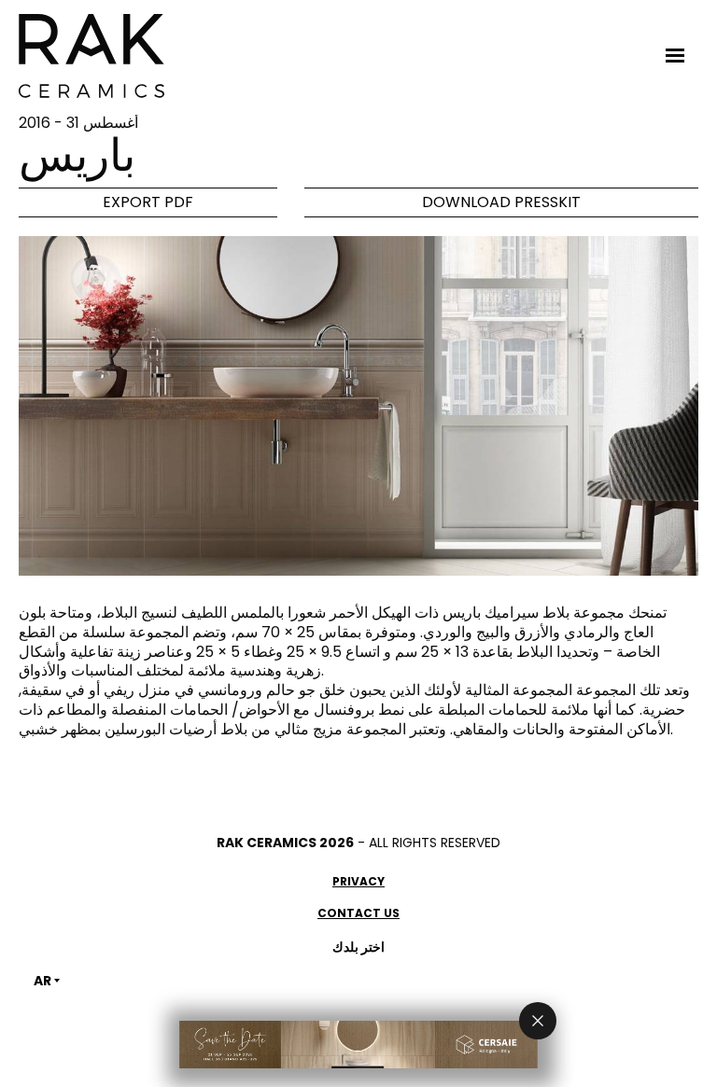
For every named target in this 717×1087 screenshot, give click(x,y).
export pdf (148, 202)
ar (42, 980)
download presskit (501, 202)
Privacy (358, 881)
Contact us (358, 913)
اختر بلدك (358, 947)
